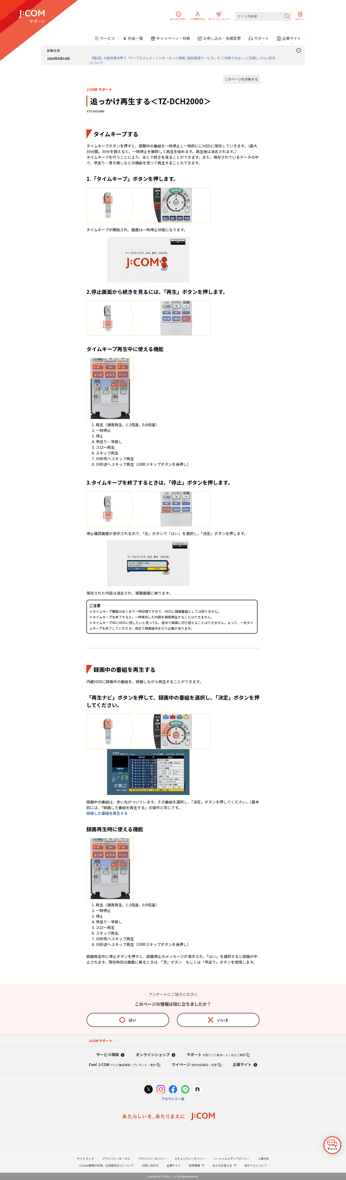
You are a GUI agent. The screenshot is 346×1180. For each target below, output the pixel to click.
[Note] (197, 1090)
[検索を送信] (287, 16)
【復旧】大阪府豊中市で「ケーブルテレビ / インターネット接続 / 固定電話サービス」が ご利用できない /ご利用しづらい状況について (182, 60)
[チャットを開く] (332, 1145)
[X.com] (148, 1090)
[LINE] (185, 1090)
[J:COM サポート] (31, 16)
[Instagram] (161, 1090)
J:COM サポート (99, 89)
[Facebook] (173, 1090)
